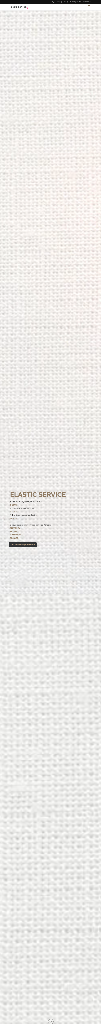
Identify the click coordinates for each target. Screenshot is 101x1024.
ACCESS (13, 531)
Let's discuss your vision (23, 544)
